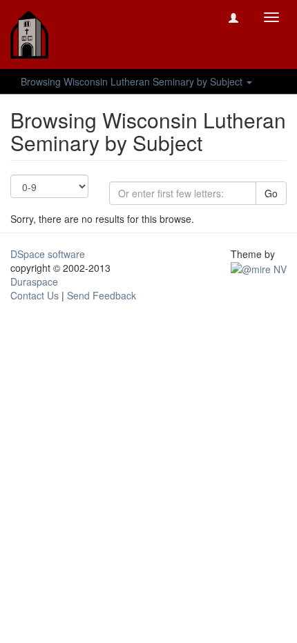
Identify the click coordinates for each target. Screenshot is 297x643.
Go (271, 193)
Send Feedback (101, 295)
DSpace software (47, 254)
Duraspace (34, 281)
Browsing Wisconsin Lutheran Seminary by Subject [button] (133, 81)
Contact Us (34, 295)
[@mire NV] (259, 268)
